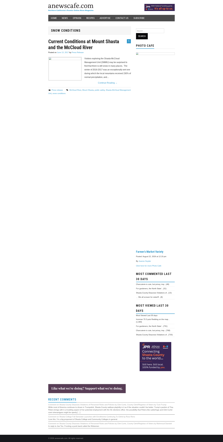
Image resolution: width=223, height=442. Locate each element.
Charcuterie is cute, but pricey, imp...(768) (153, 330)
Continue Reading (107, 83)
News (65, 18)
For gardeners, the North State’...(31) (151, 288)
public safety (100, 90)
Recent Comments (62, 399)
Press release (57, 90)
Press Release (78, 52)
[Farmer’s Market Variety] (155, 149)
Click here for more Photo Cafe (148, 266)
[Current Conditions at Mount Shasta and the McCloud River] (65, 68)
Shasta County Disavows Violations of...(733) (154, 335)
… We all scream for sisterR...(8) (149, 297)
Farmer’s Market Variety (149, 251)
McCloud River (75, 90)
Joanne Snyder (145, 261)
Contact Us (122, 18)
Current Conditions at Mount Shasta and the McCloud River (83, 44)
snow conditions (59, 93)
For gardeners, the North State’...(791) (152, 326)
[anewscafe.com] (70, 7)
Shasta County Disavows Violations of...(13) (154, 293)
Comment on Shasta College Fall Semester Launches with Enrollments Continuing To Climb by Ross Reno (91, 417)
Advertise (105, 18)
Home (54, 18)
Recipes (90, 18)
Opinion (77, 18)
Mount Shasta (88, 90)
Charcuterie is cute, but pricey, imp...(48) (152, 284)
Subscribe (139, 18)
